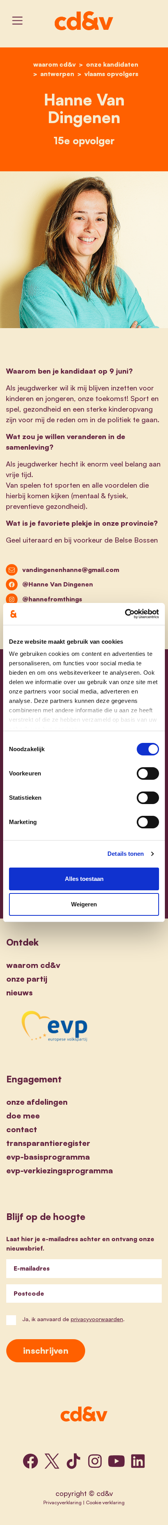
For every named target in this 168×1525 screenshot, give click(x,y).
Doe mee (23, 1115)
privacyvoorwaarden (97, 1319)
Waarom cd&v (33, 965)
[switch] (148, 773)
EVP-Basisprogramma (48, 1157)
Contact (21, 1129)
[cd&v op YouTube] (116, 1461)
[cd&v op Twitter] (52, 1461)
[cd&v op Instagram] (95, 1461)
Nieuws (19, 992)
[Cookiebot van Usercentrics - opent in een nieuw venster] (125, 614)
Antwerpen (57, 74)
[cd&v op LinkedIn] (138, 1461)
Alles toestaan (84, 878)
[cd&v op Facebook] (30, 1461)
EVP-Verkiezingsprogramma (59, 1170)
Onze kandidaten (112, 64)
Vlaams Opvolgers (111, 74)
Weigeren (84, 904)
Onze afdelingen (37, 1102)
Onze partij (26, 979)
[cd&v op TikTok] (73, 1461)
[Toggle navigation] (17, 21)
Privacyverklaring (62, 1502)
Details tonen (125, 853)
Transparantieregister (48, 1143)
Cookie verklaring (105, 1502)
